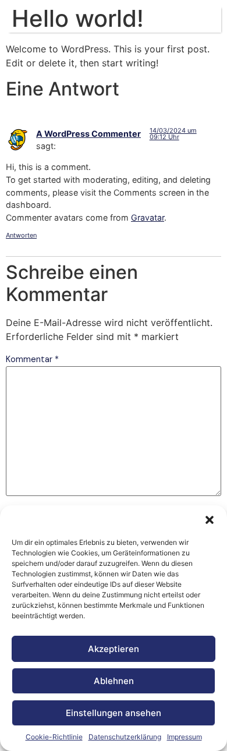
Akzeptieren (113, 648)
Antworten (21, 235)
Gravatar (147, 217)
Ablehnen (114, 680)
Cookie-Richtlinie (54, 736)
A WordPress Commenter (88, 134)
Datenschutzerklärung (124, 736)
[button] (209, 520)
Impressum (184, 736)
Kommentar (32, 359)
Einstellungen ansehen (113, 712)
